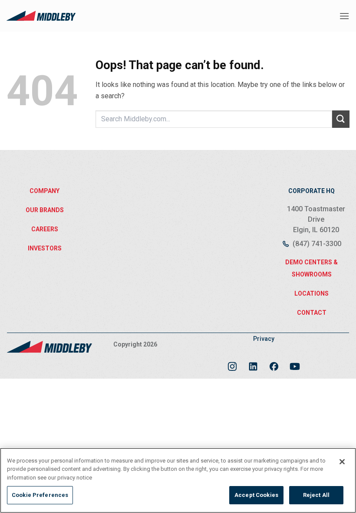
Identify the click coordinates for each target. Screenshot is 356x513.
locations (311, 293)
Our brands (45, 210)
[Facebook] (274, 363)
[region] (178, 480)
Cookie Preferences (40, 495)
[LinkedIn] (253, 363)
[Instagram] (232, 363)
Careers (44, 229)
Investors (45, 248)
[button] (344, 16)
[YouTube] (295, 363)
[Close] (342, 461)
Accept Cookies (256, 495)
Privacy (263, 338)
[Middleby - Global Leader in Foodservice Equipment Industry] (41, 15)
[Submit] (340, 118)
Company (44, 190)
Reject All (316, 495)
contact (311, 312)
